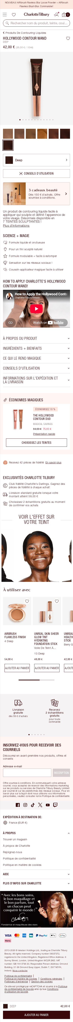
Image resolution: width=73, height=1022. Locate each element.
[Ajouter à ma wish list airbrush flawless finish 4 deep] (27, 601)
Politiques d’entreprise (16, 981)
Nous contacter (20, 970)
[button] (7, 23)
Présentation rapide (44, 433)
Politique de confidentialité (19, 858)
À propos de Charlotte (16, 845)
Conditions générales (51, 978)
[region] (36, 423)
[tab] (20, 119)
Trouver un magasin (15, 839)
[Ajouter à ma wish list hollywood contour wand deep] (68, 38)
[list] (36, 88)
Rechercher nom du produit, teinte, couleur (39, 23)
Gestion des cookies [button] (42, 981)
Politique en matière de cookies (22, 864)
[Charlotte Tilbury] (36, 15)
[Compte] (57, 14)
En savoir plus (53, 462)
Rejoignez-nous (12, 852)
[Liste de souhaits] (13, 14)
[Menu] (4, 14)
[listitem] (36, 88)
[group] (38, 555)
